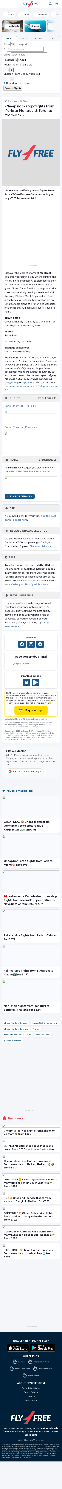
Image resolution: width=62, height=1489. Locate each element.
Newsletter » (31, 1400)
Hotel (33, 459)
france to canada (12, 1034)
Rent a (53, 38)
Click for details (19, 496)
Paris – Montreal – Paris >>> (21, 405)
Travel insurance (21, 595)
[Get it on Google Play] (35, 682)
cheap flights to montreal (44, 1023)
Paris (28, 1034)
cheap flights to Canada (16, 1023)
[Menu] (5, 4)
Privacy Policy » (31, 1392)
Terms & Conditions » (31, 1388)
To (4, 49)
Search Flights (13, 88)
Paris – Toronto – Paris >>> (21, 427)
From (6, 44)
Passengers (10, 59)
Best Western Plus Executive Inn (30, 471)
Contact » (31, 1396)
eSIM (11, 557)
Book (9, 38)
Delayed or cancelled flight (30, 530)
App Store (28, 382)
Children (8, 73)
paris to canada (43, 1034)
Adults (7, 64)
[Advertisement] (31, 233)
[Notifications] (50, 4)
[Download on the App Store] (26, 682)
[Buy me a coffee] (57, 4)
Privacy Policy (46, 1450)
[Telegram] (40, 644)
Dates (6, 54)
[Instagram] (31, 644)
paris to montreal (12, 1040)
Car (12, 508)
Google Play (12, 382)
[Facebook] (22, 644)
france (36, 1029)
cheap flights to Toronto (16, 1029)
